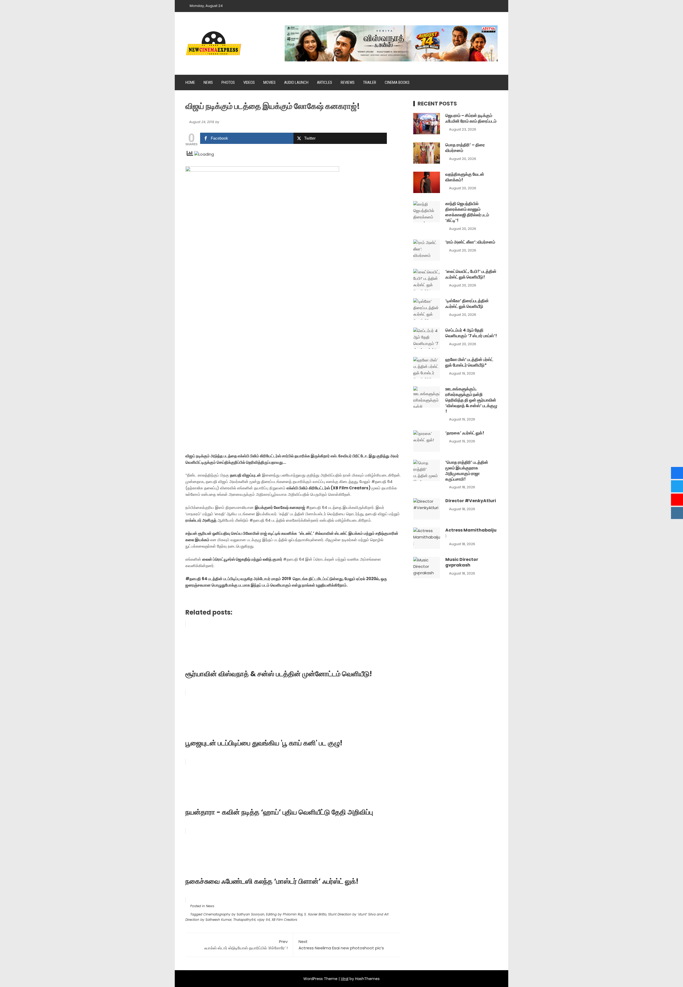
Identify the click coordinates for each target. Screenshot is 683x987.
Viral (344, 978)
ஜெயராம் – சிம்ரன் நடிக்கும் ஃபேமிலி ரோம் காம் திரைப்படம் (471, 118)
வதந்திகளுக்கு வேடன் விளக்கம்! (464, 177)
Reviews (348, 82)
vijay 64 (263, 919)
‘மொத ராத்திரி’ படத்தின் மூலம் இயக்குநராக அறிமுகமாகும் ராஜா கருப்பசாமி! (466, 470)
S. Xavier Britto (315, 914)
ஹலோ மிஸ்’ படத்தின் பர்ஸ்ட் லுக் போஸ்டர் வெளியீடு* (469, 362)
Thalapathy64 (244, 919)
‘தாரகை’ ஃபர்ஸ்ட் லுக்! (464, 433)
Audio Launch (296, 82)
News (208, 82)
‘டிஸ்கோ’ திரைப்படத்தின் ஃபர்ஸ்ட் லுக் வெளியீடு (467, 303)
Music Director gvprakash (461, 562)
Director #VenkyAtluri (470, 501)
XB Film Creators (284, 919)
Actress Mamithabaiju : (471, 533)
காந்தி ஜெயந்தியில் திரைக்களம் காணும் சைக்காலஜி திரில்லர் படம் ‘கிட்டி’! (467, 211)
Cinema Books (397, 82)
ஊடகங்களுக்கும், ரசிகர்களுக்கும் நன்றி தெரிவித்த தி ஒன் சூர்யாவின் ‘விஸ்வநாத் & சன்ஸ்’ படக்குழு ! (471, 400)
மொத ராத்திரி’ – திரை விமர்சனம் (465, 148)
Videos (249, 82)
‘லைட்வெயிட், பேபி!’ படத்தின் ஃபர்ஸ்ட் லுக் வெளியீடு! (471, 274)
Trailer (369, 82)
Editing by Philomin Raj (284, 914)
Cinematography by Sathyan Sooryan (233, 914)
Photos (228, 82)
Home (190, 82)
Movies (269, 82)
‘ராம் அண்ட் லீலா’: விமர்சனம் (470, 242)
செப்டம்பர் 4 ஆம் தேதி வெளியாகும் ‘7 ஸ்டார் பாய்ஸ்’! (471, 333)
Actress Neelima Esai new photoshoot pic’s (341, 945)
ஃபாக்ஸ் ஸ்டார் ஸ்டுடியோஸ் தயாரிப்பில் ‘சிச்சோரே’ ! (246, 945)
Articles (324, 82)
